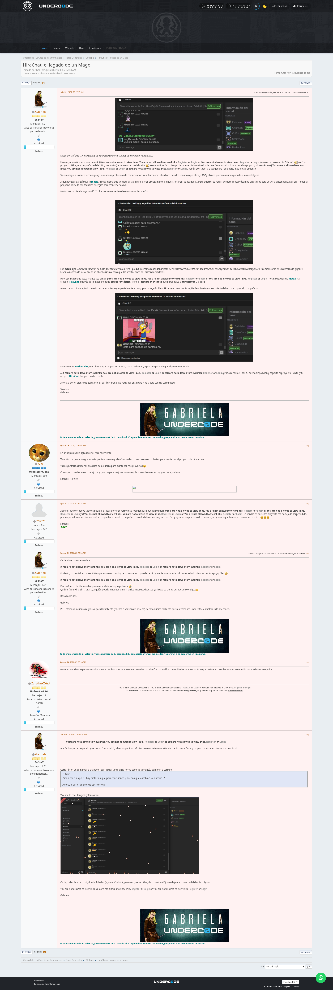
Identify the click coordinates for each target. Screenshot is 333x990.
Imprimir (305, 83)
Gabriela (40, 112)
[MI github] (38, 483)
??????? (40, 521)
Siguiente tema (301, 72)
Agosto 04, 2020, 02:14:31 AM (73, 503)
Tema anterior (282, 72)
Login (194, 162)
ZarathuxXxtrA (40, 683)
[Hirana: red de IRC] (38, 139)
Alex (40, 464)
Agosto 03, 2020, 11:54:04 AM (73, 445)
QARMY (295, 986)
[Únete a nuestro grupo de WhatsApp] (321, 978)
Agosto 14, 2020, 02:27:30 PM (73, 553)
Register (183, 162)
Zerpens (286, 986)
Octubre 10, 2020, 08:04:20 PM (73, 734)
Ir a (262, 966)
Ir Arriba (26, 952)
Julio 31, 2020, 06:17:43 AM (72, 92)
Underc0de (39, 981)
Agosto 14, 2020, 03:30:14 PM (73, 662)
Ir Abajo (26, 82)
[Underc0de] (38, 710)
